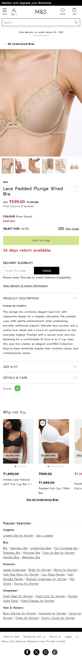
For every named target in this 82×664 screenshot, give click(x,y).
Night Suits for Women (50, 596)
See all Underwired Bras (43, 499)
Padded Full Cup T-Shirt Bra (54, 491)
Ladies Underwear (14, 570)
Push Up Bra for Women (58, 552)
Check (46, 271)
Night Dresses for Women (37, 600)
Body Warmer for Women (19, 613)
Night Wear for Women (18, 596)
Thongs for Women (26, 583)
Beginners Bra (31, 557)
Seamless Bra (18, 548)
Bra (5, 548)
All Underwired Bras (21, 44)
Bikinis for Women (65, 570)
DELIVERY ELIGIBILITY (18, 263)
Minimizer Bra (31, 552)
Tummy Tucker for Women (58, 618)
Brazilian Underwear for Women (46, 579)
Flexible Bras (11, 557)
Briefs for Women (40, 570)
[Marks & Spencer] (41, 14)
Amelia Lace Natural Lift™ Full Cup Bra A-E (17, 482)
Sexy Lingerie (44, 535)
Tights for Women (26, 618)
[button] (15, 466)
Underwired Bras (40, 548)
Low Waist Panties (53, 574)
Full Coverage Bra (66, 548)
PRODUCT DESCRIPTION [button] (21, 298)
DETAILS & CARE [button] (15, 378)
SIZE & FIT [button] (10, 367)
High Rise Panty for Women (21, 574)
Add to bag (41, 240)
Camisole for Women (52, 613)
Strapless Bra (11, 552)
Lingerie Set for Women (18, 535)
